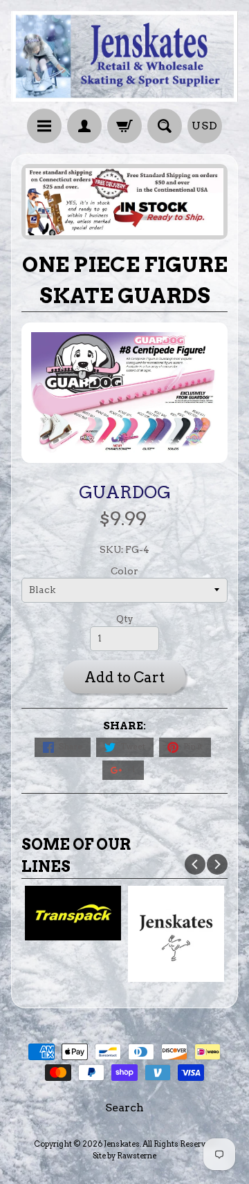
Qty (124, 618)
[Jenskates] (124, 56)
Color (124, 570)
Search (124, 1107)
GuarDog (125, 492)
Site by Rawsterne (124, 1155)
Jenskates (122, 1144)
